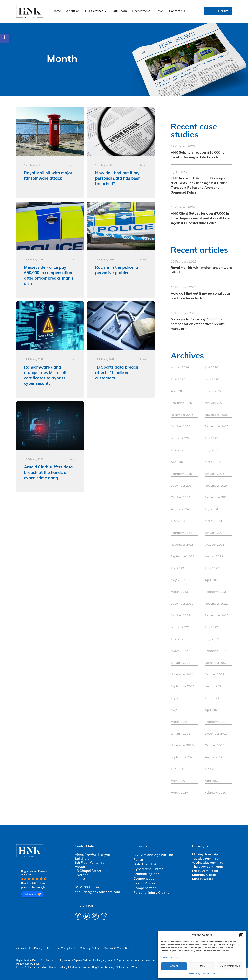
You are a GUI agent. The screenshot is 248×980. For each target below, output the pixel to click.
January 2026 (214, 403)
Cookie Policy (194, 974)
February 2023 (215, 592)
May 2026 (212, 379)
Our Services (94, 11)
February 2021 (215, 722)
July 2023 (177, 568)
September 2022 (217, 615)
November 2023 (182, 544)
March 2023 (179, 592)
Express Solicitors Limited (87, 960)
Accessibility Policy (29, 948)
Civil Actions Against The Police (153, 857)
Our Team (120, 11)
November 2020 (182, 745)
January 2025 (214, 474)
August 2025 (180, 438)
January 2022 (180, 663)
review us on (30, 894)
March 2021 (179, 722)
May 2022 (212, 639)
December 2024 (182, 485)
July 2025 (211, 438)
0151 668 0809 (87, 887)
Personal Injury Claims (151, 893)
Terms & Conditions (118, 948)
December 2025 (182, 415)
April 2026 (178, 391)
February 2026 (181, 403)
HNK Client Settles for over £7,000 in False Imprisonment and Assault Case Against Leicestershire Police (201, 218)
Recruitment (141, 11)
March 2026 (213, 391)
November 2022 (216, 603)
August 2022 (180, 627)
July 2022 (211, 627)
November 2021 (182, 674)
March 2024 (213, 521)
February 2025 (181, 474)
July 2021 (177, 698)
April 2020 (212, 781)
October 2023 (214, 544)
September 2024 (217, 497)
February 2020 (215, 792)
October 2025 (180, 426)
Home (56, 11)
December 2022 (182, 603)
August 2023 (214, 556)
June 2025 (178, 450)
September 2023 (183, 556)
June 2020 (212, 769)
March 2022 (179, 651)
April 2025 (178, 462)
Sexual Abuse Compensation (145, 886)
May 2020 (178, 781)
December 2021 (216, 663)
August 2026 (180, 367)
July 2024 (211, 509)
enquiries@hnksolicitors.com (97, 892)
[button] (4, 38)
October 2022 (180, 615)
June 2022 (178, 639)
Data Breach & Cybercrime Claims (148, 867)
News (159, 11)
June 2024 (178, 521)
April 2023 (212, 580)
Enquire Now (218, 11)
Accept (174, 966)
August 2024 (180, 509)
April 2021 (212, 710)
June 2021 (212, 698)
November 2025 (216, 415)
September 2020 (183, 757)
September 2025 (217, 426)
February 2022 (215, 651)
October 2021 (214, 674)
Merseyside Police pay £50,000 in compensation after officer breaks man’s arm (198, 324)
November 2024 (216, 485)
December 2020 (216, 733)
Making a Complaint (61, 948)
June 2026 (178, 379)
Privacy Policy (208, 974)
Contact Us (177, 11)
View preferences (230, 966)
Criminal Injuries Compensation (146, 876)
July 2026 (211, 367)
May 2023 (178, 580)
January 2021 (180, 733)
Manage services (170, 957)
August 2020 (214, 757)
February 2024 (181, 533)
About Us (73, 11)
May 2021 (178, 710)
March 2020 (179, 792)
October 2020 (214, 745)
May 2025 (212, 450)
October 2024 (180, 497)
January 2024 (214, 533)
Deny (202, 966)
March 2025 (213, 462)
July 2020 (177, 769)
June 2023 (212, 568)
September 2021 (183, 686)
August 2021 (214, 686)
